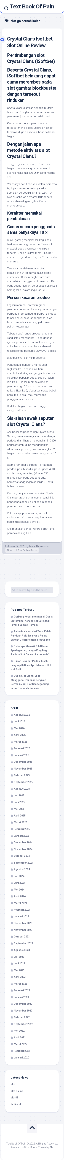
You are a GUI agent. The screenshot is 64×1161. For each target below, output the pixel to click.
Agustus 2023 (22, 950)
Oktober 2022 (22, 1017)
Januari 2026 (21, 755)
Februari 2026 (22, 748)
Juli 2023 (19, 956)
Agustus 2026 (22, 714)
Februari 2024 (22, 909)
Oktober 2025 (22, 775)
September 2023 (23, 943)
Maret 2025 (20, 822)
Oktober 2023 (22, 936)
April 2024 (20, 896)
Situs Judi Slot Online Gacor (22, 550)
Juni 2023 (19, 963)
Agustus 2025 (22, 788)
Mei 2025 (19, 809)
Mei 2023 (19, 970)
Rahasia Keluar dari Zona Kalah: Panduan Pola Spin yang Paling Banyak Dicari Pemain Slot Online (31, 635)
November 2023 (23, 930)
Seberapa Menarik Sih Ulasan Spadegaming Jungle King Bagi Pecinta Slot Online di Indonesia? (30, 650)
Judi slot (16, 1104)
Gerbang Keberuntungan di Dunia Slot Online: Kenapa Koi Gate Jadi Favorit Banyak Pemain (32, 620)
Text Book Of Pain (32, 6)
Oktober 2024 (22, 855)
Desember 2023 (23, 923)
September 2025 (23, 782)
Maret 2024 (20, 903)
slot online (17, 1091)
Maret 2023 (20, 983)
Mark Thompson (39, 546)
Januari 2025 (21, 835)
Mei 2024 (19, 889)
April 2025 (20, 815)
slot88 (14, 1097)
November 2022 (23, 1010)
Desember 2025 (23, 761)
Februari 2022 (22, 1051)
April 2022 (20, 1037)
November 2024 (23, 849)
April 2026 (20, 734)
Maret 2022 (20, 1044)
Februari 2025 (22, 829)
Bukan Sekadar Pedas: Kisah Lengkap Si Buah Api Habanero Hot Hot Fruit (31, 665)
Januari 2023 (21, 997)
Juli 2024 (19, 876)
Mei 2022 (19, 1030)
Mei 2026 (19, 728)
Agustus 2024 (22, 869)
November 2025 (23, 768)
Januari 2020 (21, 1057)
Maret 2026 (20, 741)
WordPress (30, 1147)
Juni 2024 (19, 882)
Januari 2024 (21, 916)
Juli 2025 (19, 795)
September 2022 (23, 1024)
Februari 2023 (22, 990)
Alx (51, 1147)
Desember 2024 (23, 842)
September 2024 (23, 862)
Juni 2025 (19, 802)
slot (13, 1084)
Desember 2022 (23, 1003)
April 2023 (20, 976)
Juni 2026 (19, 721)
